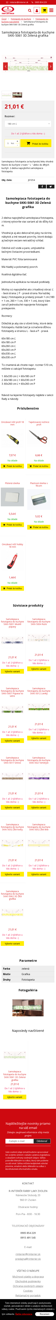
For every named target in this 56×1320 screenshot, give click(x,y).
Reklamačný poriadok (28, 1295)
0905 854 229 (41, 2)
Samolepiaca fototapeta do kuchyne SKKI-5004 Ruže (38, 622)
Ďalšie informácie (23, 1314)
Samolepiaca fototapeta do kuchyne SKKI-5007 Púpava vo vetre (12, 692)
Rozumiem (44, 1314)
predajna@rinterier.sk (28, 1259)
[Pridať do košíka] (12, 466)
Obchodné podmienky (28, 1281)
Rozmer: (10, 116)
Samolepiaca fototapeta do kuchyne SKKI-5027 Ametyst (38, 760)
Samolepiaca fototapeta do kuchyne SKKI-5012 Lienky (38, 691)
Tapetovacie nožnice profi (38, 423)
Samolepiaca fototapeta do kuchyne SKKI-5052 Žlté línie (38, 827)
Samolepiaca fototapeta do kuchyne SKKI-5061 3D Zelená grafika (14, 1075)
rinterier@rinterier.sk (19, 2)
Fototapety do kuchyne (21, 19)
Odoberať (42, 1141)
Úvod (4, 19)
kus (12, 143)
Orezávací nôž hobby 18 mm (12, 545)
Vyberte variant (12, 671)
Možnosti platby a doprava (28, 1276)
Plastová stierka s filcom (39, 484)
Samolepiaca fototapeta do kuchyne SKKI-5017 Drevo (12, 760)
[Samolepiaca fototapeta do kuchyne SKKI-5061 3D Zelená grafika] (28, 63)
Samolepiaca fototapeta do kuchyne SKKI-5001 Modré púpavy (12, 623)
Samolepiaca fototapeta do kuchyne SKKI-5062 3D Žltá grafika (12, 895)
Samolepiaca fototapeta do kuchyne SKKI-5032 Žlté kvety (12, 827)
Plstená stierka (12, 483)
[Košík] (44, 10)
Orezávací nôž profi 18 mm (12, 423)
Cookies (28, 1290)
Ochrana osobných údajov (28, 1286)
